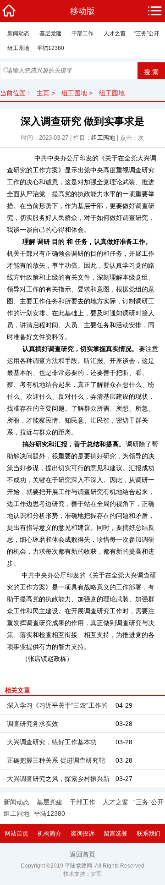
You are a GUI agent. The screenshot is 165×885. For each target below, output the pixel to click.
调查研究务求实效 (32, 723)
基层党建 (50, 33)
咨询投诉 (82, 833)
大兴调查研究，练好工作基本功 (52, 742)
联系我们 (148, 833)
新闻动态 (18, 33)
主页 (43, 93)
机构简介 (49, 833)
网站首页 (16, 833)
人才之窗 (115, 33)
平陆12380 (50, 48)
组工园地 (18, 48)
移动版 (82, 11)
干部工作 (83, 33)
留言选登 (115, 833)
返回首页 (82, 854)
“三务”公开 (147, 33)
